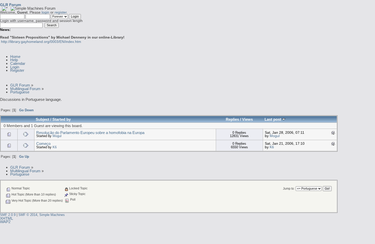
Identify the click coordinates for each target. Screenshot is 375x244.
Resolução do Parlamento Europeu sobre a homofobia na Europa (90, 132)
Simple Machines (52, 215)
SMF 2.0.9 (8, 215)
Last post (273, 119)
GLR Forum (10, 5)
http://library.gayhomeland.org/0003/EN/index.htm (41, 42)
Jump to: (289, 188)
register (61, 12)
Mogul (57, 136)
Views (247, 119)
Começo (43, 143)
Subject (42, 119)
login (45, 12)
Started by (61, 119)
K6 (55, 147)
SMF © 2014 (27, 215)
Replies (232, 119)
